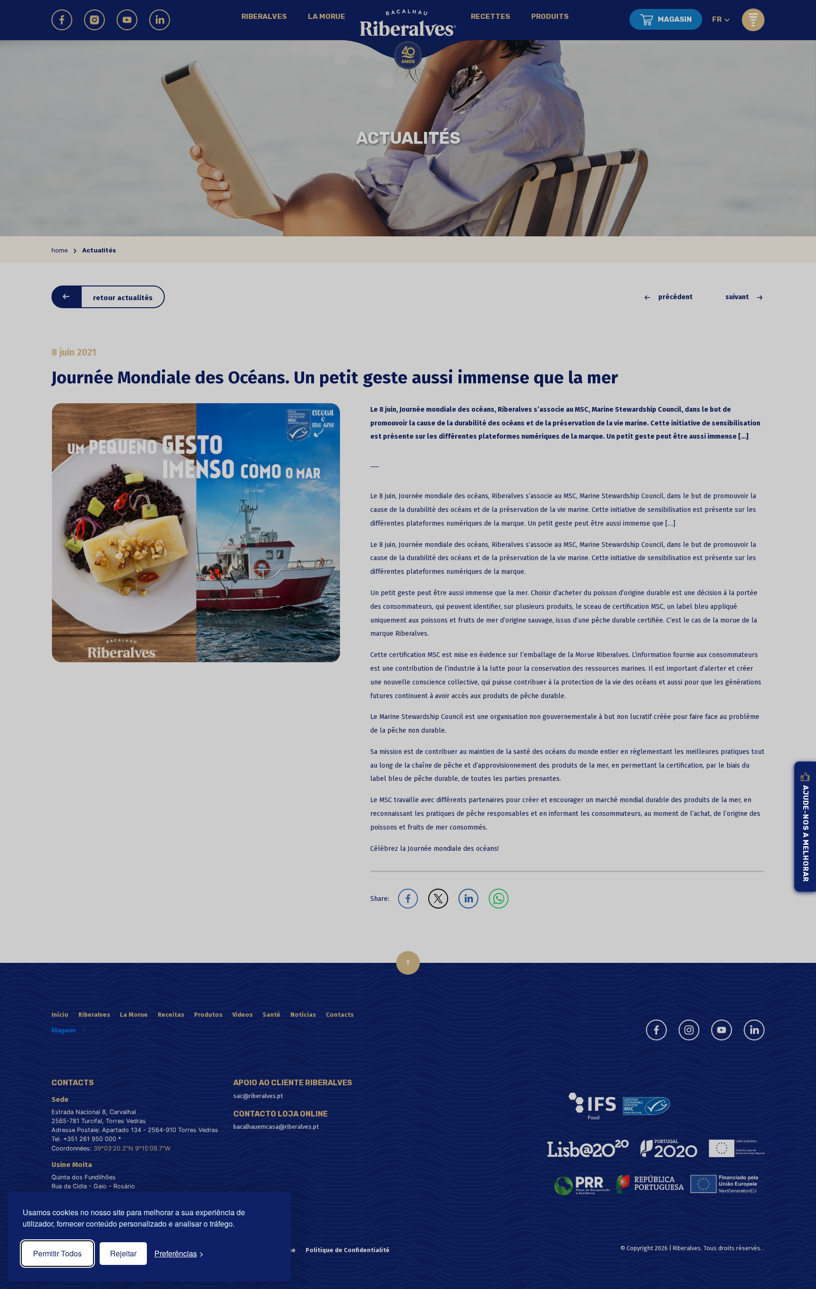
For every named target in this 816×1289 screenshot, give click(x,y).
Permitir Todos (57, 1253)
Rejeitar (123, 1253)
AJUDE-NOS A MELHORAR (805, 833)
